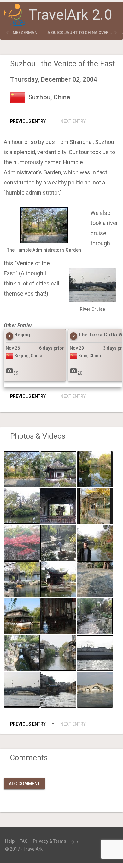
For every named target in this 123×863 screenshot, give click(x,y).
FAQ (24, 841)
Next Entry (73, 121)
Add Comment (24, 783)
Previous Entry (28, 121)
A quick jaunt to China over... (79, 32)
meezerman (25, 32)
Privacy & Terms (49, 841)
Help (10, 841)
